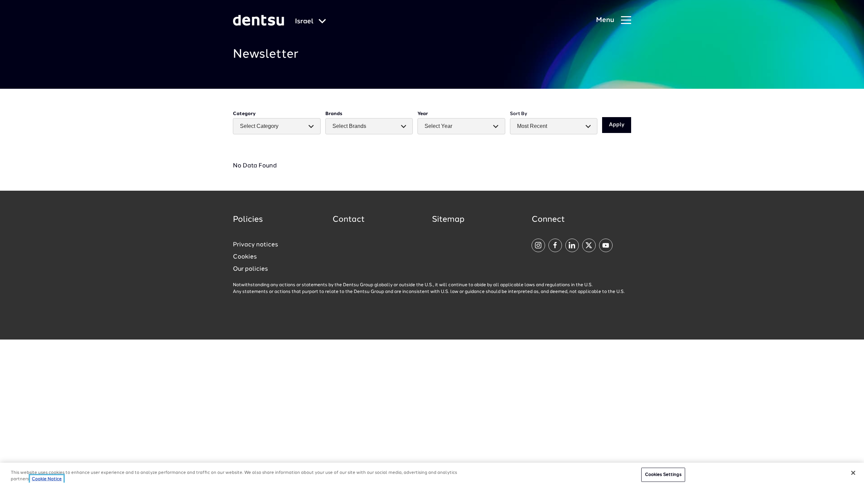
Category (244, 113)
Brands (333, 113)
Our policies (250, 269)
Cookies (245, 257)
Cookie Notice (47, 479)
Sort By (518, 113)
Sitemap (448, 220)
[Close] (853, 472)
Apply (616, 125)
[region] (432, 474)
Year (422, 113)
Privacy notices (255, 245)
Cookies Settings (663, 475)
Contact (348, 220)
